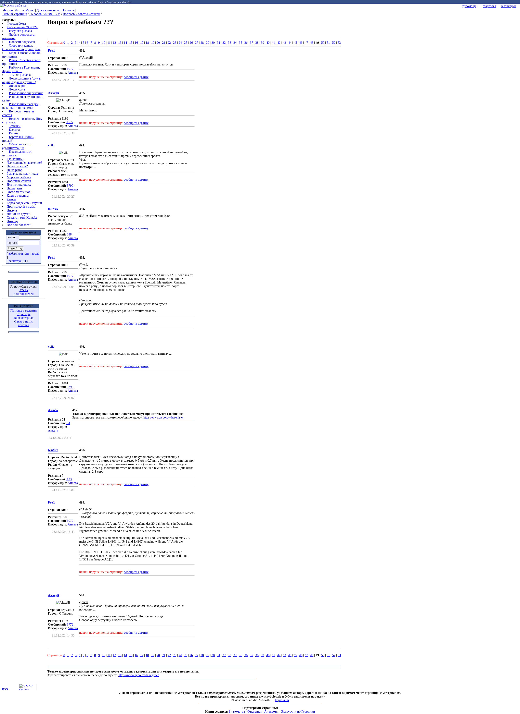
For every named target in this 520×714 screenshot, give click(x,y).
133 (69, 479)
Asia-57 (53, 410)
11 (108, 42)
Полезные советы (19, 181)
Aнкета (73, 72)
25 (185, 42)
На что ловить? (17, 166)
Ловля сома (17, 89)
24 (180, 42)
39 (262, 42)
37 (251, 42)
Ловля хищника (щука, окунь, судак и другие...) (21, 80)
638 (69, 234)
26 (191, 42)
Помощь (69, 10)
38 (257, 42)
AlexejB (53, 93)
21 (163, 42)
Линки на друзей (18, 214)
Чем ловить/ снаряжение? (24, 162)
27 (196, 42)
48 (311, 42)
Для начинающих (49, 10)
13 (119, 42)
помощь (470, 6)
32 (224, 42)
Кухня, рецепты (18, 195)
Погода (12, 210)
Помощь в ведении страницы (23, 312)
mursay (53, 208)
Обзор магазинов (18, 192)
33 (229, 42)
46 (300, 42)
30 (213, 42)
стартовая (489, 6)
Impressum (282, 700)
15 (130, 42)
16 (136, 42)
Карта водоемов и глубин (24, 203)
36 (246, 42)
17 (141, 42)
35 (240, 42)
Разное (13, 133)
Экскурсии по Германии (298, 711)
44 (289, 42)
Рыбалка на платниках (22, 173)
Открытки (254, 711)
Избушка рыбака (20, 31)
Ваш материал (24, 317)
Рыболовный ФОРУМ (44, 14)
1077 (69, 69)
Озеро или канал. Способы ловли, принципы (21, 47)
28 (202, 42)
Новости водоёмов (22, 42)
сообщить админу (136, 77)
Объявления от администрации (16, 146)
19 (152, 42)
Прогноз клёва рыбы (21, 206)
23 (174, 42)
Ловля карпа (17, 85)
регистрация (17, 261)
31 (218, 42)
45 (295, 42)
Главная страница (14, 14)
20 (158, 42)
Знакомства (237, 711)
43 (284, 42)
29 (207, 42)
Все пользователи (19, 225)
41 (273, 42)
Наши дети (14, 188)
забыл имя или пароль (24, 253)
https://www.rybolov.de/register (163, 417)
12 (114, 42)
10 (103, 42)
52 (333, 42)
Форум (8, 10)
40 (268, 42)
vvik (51, 145)
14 (125, 42)
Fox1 (51, 50)
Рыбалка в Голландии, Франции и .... (21, 69)
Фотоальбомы (24, 10)
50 (322, 42)
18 (147, 42)
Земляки (15, 126)
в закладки (508, 6)
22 (169, 42)
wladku (53, 450)
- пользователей (24, 291)
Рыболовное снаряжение (26, 93)
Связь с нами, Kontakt (22, 217)
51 (328, 42)
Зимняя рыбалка (20, 74)
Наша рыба (14, 170)
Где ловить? (15, 159)
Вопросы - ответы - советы (81, 14)
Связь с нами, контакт (23, 323)
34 (235, 42)
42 (279, 42)
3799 (69, 185)
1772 (69, 122)
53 (339, 42)
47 (306, 42)
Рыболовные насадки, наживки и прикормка (20, 105)
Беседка (14, 129)
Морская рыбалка (19, 177)
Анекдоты (271, 711)
